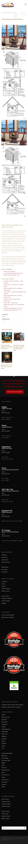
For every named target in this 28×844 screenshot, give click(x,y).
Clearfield (4, 724)
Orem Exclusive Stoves (16, 14)
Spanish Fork (5, 779)
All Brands (4, 572)
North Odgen (5, 758)
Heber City (4, 734)
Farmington (5, 731)
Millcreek (4, 755)
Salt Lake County (6, 804)
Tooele (3, 786)
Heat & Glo (4, 557)
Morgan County (6, 801)
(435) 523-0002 (6, 536)
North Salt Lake (6, 760)
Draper (3, 726)
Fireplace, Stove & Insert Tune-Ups (11, 707)
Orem (3, 316)
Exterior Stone (5, 591)
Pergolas (4, 603)
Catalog (7, 12)
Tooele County (5, 811)
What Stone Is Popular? (8, 617)
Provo (3, 772)
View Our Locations (14, 391)
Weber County (5, 818)
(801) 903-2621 (6, 495)
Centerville (5, 722)
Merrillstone (5, 567)
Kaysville (4, 743)
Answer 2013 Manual (9, 271)
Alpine (3, 715)
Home (3, 12)
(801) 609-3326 (6, 516)
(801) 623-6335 (6, 473)
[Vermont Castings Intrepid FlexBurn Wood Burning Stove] (19, 337)
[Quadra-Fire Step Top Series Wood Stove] (7, 357)
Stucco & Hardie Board (8, 615)
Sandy (3, 777)
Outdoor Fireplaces (7, 598)
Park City (4, 767)
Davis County (5, 799)
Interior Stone (5, 596)
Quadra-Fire (5, 559)
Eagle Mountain (6, 729)
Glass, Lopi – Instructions (11, 302)
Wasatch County (6, 816)
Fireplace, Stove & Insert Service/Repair (12, 704)
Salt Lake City (5, 774)
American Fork (5, 717)
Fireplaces (4, 581)
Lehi (3, 748)
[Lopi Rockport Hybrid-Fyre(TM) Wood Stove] (7, 337)
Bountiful (4, 719)
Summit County (6, 806)
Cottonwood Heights (7, 753)
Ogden (3, 763)
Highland (4, 736)
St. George (4, 782)
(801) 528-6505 (6, 431)
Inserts (3, 586)
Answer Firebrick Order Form (12, 275)
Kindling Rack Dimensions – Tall (12, 310)
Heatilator (4, 555)
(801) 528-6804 (6, 412)
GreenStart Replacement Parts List (13, 273)
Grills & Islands (6, 600)
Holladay (4, 738)
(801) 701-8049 (6, 452)
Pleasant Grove (6, 770)
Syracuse (4, 784)
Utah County (5, 813)
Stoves (11, 12)
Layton (3, 746)
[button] (2, 24)
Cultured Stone (6, 562)
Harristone (4, 569)
